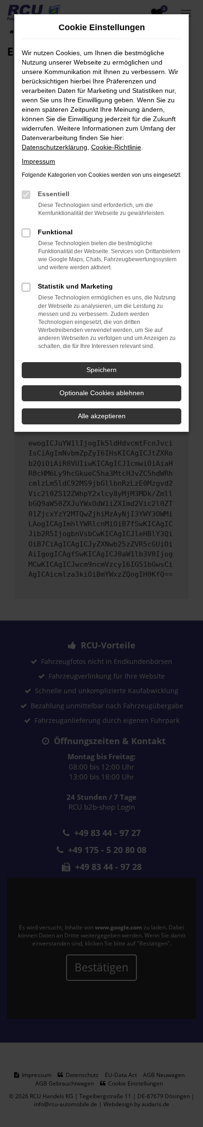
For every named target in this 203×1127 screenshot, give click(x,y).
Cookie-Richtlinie (116, 147)
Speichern (101, 369)
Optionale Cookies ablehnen (101, 393)
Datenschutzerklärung (54, 147)
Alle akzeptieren (102, 416)
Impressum (38, 161)
